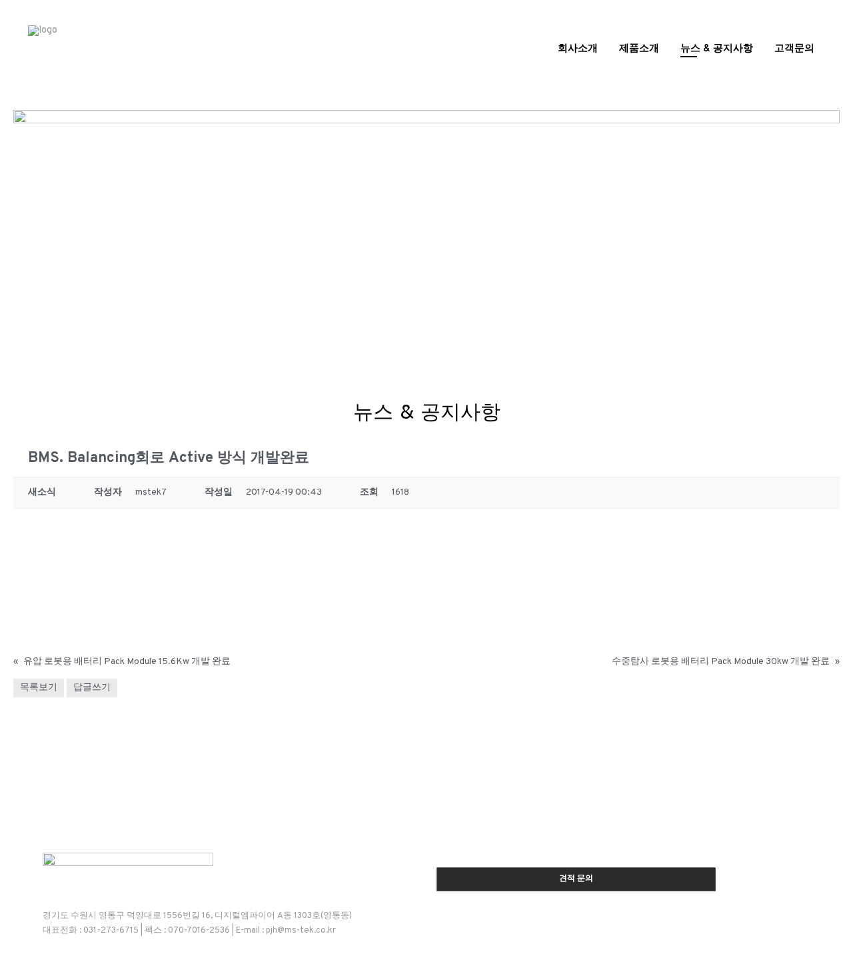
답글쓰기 (92, 687)
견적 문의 (576, 878)
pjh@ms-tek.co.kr (301, 930)
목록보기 (38, 687)
